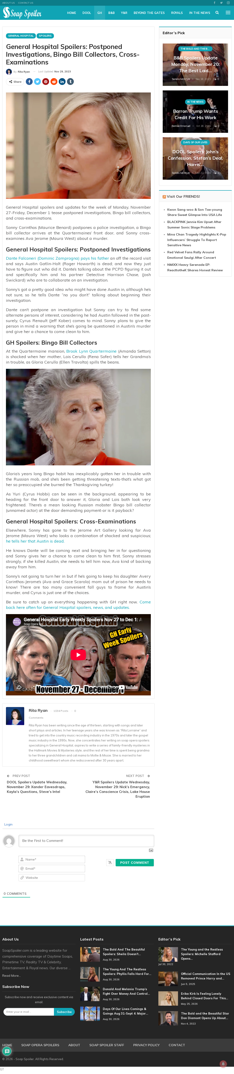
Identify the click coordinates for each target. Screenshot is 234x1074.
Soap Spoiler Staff (106, 1045)
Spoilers (45, 35)
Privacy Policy (146, 1045)
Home (71, 13)
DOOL (86, 13)
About (74, 1045)
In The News (199, 13)
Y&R (124, 13)
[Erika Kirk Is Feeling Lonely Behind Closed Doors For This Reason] (168, 998)
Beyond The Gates (149, 13)
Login (8, 824)
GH (99, 13)
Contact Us (25, 2)
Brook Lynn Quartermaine (91, 351)
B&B (111, 13)
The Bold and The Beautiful (197, 48)
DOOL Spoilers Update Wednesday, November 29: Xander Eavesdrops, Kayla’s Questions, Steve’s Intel (37, 787)
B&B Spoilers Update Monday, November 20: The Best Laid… (195, 64)
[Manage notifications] (223, 1064)
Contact (177, 1045)
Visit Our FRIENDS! (183, 196)
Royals (177, 13)
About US (8, 2)
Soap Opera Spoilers (40, 1045)
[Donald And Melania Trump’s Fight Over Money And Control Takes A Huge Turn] (90, 994)
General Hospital (21, 35)
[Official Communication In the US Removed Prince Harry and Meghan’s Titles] (168, 978)
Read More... (11, 976)
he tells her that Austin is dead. (35, 541)
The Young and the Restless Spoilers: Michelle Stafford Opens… (202, 954)
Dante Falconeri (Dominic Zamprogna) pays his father (57, 258)
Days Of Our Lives (195, 142)
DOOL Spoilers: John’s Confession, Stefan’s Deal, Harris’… (195, 158)
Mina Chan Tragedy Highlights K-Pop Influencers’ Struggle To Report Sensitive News (196, 239)
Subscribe (64, 1012)
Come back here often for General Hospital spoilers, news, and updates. (78, 604)
